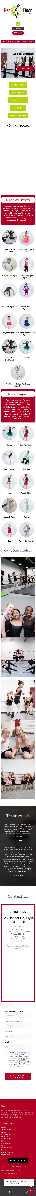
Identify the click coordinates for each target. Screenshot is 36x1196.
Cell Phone (9, 1031)
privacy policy (13, 1054)
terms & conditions (20, 1052)
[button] (18, 24)
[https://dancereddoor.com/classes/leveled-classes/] (26, 346)
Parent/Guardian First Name (14, 1011)
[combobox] (7, 1036)
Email (7, 1042)
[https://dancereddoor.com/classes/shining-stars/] (9, 237)
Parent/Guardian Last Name (14, 1021)
